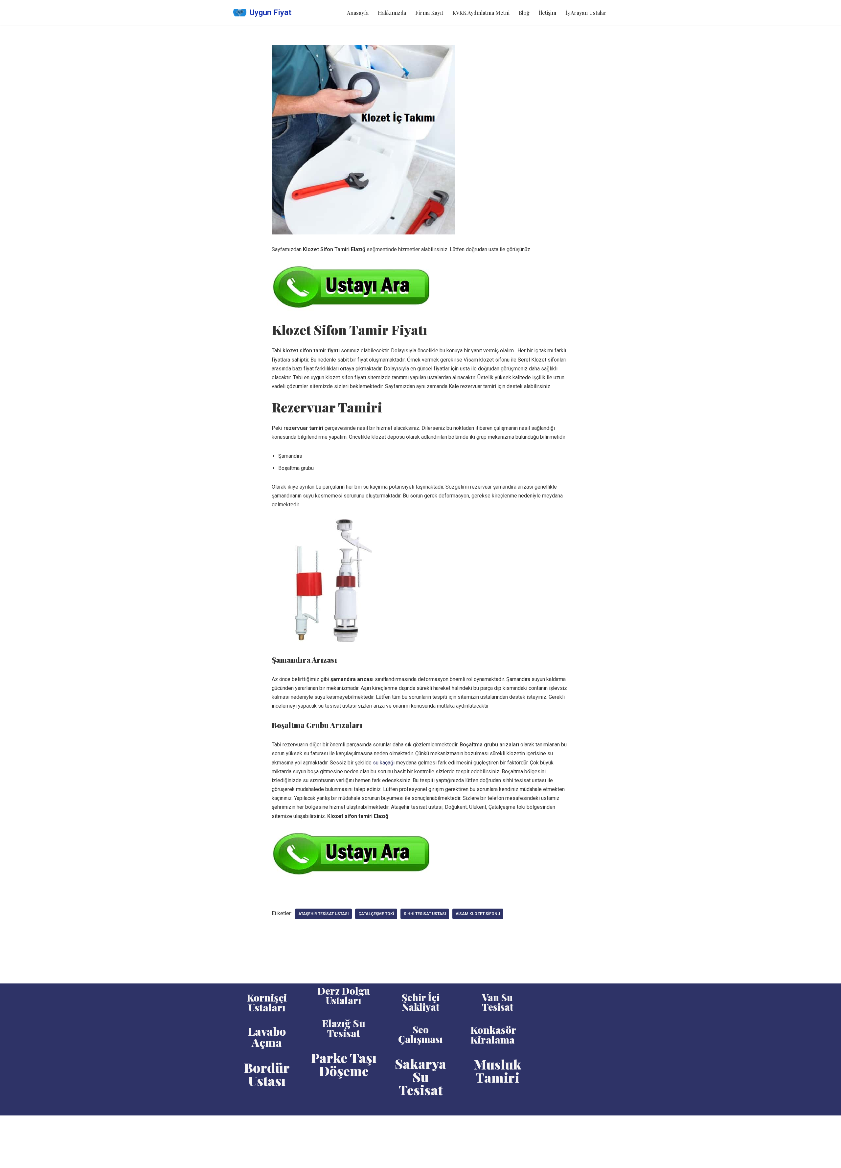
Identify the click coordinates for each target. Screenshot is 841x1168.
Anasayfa (358, 12)
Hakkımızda (392, 12)
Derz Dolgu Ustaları (343, 995)
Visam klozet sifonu (478, 914)
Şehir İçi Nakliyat (420, 1002)
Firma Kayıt (429, 12)
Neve (239, 1124)
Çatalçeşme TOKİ (376, 914)
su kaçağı (384, 763)
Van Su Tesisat (497, 1002)
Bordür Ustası (267, 1074)
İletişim (547, 12)
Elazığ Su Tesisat (343, 1028)
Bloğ (524, 12)
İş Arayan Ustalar (585, 12)
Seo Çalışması (420, 1034)
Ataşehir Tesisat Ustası (323, 914)
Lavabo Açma (267, 1037)
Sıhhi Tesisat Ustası (425, 914)
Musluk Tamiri (497, 1070)
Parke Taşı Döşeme (343, 1064)
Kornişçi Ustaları (267, 1002)
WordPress (263, 1124)
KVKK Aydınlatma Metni (481, 12)
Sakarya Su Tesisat (420, 1076)
